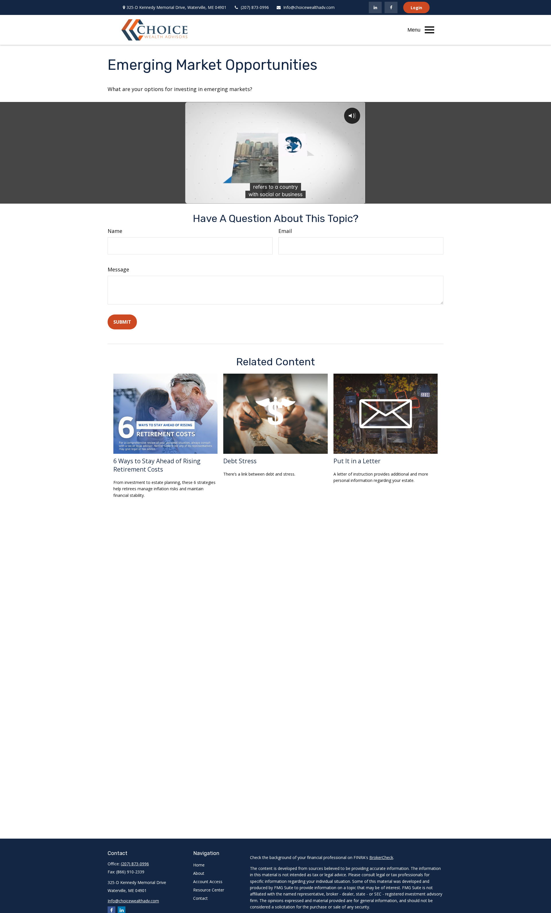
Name (115, 230)
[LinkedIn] (375, 7)
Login (416, 7)
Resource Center (208, 890)
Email (285, 230)
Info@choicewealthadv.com (309, 7)
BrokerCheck (381, 857)
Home (199, 865)
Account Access (207, 881)
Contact (200, 898)
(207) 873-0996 (255, 7)
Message (118, 269)
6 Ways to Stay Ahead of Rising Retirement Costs (156, 465)
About (198, 873)
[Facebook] (391, 7)
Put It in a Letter (357, 461)
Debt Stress (240, 461)
